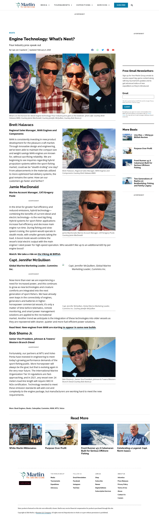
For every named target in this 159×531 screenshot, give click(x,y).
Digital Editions (100, 488)
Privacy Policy (123, 484)
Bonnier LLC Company (43, 513)
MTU (57, 408)
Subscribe (99, 481)
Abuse (120, 491)
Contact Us (122, 495)
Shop (97, 477)
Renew (97, 484)
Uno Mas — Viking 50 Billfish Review (143, 136)
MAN (52, 408)
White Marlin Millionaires (22, 448)
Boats (12, 33)
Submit (127, 107)
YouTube (76, 488)
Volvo (62, 408)
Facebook (76, 481)
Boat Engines (19, 408)
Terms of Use (122, 488)
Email (125, 93)
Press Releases (123, 481)
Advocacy (54, 488)
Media (44, 5)
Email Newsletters (79, 477)
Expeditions (84, 5)
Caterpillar (36, 408)
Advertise (121, 477)
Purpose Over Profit (143, 148)
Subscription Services (103, 491)
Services (102, 5)
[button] (121, 5)
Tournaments (62, 5)
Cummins (45, 408)
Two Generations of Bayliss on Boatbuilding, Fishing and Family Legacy (144, 182)
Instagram (76, 484)
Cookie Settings (25, 483)
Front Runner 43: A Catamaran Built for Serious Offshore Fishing (143, 164)
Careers (120, 498)
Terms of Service (132, 102)
